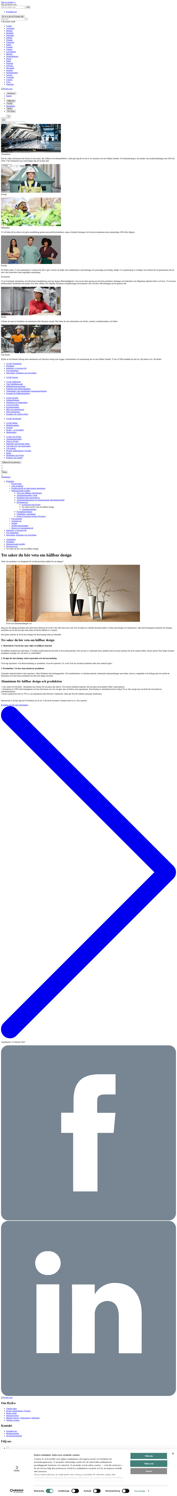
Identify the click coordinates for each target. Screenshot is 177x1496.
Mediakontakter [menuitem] (12, 425)
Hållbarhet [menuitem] (11, 101)
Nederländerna (12, 56)
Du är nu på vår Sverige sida (12, 16)
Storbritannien (12, 73)
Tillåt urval (149, 1463)
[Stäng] (5, 117)
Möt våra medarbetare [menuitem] (15, 409)
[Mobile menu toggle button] (8, 116)
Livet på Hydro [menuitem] (12, 405)
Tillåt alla (149, 1456)
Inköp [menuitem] (8, 453)
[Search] (27, 19)
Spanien (9, 70)
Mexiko (9, 54)
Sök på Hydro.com (9, 5)
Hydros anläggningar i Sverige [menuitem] (18, 451)
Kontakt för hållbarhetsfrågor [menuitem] (18, 393)
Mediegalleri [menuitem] (11, 432)
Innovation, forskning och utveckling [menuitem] (21, 373)
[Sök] (2, 117)
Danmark (10, 35)
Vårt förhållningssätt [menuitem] (14, 384)
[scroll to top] (2, 475)
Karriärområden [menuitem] (12, 407)
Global (9, 26)
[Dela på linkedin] (88, 1395)
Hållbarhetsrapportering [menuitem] (16, 386)
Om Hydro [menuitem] (11, 111)
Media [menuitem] (9, 109)
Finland (9, 40)
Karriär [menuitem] (9, 103)
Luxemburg (11, 52)
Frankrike (10, 42)
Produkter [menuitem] (10, 366)
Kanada (9, 47)
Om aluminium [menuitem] (12, 370)
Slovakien (10, 68)
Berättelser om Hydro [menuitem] (15, 455)
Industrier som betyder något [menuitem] (18, 444)
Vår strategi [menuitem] (11, 448)
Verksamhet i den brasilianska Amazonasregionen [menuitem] (26, 391)
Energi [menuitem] (9, 96)
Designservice (12, 546)
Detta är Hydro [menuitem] (12, 441)
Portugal (9, 63)
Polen (8, 61)
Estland (9, 38)
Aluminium (5, 477)
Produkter (10, 542)
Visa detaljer (140, 1491)
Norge (8, 59)
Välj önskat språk (8, 21)
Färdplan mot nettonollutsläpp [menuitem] (18, 389)
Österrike (10, 84)
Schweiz (9, 66)
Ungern (9, 80)
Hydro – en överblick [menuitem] (15, 430)
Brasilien (9, 33)
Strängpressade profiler (15, 544)
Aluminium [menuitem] (11, 93)
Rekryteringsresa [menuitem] (13, 412)
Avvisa (149, 1471)
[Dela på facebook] (88, 1220)
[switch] (75, 1491)
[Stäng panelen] (173, 1454)
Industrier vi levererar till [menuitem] (16, 368)
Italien (8, 45)
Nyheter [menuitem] (9, 428)
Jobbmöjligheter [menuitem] (12, 400)
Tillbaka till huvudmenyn (11, 462)
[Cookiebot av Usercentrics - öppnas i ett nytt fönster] (16, 1491)
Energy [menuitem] (12, 377)
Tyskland (10, 77)
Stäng (4, 472)
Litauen (9, 49)
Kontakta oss (11, 12)
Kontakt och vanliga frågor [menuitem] (17, 414)
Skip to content (8, 2)
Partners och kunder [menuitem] (14, 458)
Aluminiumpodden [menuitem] (14, 439)
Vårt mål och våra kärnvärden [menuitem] (18, 446)
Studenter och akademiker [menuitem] (16, 402)
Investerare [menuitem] (10, 106)
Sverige (9, 75)
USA (8, 82)
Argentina (10, 28)
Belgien (9, 31)
